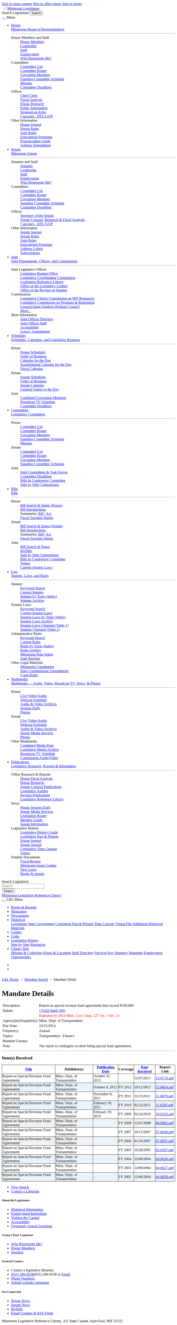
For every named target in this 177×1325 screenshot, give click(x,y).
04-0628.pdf (165, 1177)
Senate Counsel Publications (41, 787)
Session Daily (30, 708)
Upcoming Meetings (35, 75)
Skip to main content (17, 4)
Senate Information (34, 824)
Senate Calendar (32, 385)
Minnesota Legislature (23, 8)
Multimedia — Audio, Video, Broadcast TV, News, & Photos (55, 683)
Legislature (19, 924)
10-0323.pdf (165, 1114)
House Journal (30, 124)
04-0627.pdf (165, 1168)
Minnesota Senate (24, 153)
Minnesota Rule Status (36, 654)
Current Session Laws (36, 567)
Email (66, 1274)
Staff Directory (83, 953)
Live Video (28, 696)
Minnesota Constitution (37, 667)
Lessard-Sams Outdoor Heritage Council (50, 307)
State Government (41, 924)
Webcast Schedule (33, 700)
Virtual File (123, 924)
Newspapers (20, 916)
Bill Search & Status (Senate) (41, 526)
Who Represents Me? (36, 58)
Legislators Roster (33, 816)
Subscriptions (30, 253)
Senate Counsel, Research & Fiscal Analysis (52, 220)
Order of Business (33, 356)
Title (28, 1069)
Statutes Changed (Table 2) (40, 629)
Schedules (18, 336)
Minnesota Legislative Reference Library (31, 895)
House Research (32, 104)
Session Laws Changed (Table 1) (44, 625)
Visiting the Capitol (25, 1218)
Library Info (20, 949)
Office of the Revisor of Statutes (43, 290)
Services (100, 953)
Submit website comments (30, 1283)
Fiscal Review (30, 861)
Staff (23, 50)
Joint (14, 257)
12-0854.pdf (165, 1087)
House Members (32, 42)
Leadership (28, 46)
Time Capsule (104, 924)
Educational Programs (36, 137)
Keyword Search (32, 588)
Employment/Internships (29, 1214)
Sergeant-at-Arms (33, 112)
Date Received (145, 1069)
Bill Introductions (33, 509)
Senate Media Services (36, 733)
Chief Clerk (28, 96)
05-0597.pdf (165, 1150)
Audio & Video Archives (38, 704)
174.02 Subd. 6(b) (52, 1010)
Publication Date (106, 1069)
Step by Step (20, 944)
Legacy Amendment (35, 331)
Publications (20, 762)
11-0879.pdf (164, 1096)
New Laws (28, 870)
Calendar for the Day (35, 360)
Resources (37, 944)
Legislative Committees (28, 414)
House (16, 25)
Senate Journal (30, 232)
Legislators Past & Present (39, 836)
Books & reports (32, 874)
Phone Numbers (23, 1278)
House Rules (29, 129)
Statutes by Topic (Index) (38, 596)
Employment (29, 54)
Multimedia (19, 679)
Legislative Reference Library (42, 282)
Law (14, 572)
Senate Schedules (33, 377)
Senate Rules (29, 236)
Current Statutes (32, 592)
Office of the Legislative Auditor (44, 286)
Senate (16, 149)
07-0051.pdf (165, 1141)
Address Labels (31, 249)
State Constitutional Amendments (44, 671)
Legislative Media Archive (39, 749)
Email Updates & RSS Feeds (32, 1313)
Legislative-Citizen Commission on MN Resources (57, 298)
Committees (19, 410)
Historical (18, 920)
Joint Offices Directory (36, 319)
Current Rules (30, 642)
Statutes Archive (32, 600)
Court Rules (29, 675)
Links (15, 936)
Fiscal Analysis (31, 100)
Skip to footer (72, 4)
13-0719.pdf (165, 1078)
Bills (14, 489)
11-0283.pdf (164, 1105)
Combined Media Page (37, 745)
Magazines (19, 911)
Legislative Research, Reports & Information (43, 766)
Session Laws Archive (36, 621)
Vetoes (25, 563)
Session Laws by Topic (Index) (43, 617)
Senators (26, 166)
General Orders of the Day (39, 389)
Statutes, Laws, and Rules (30, 576)
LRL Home (10, 979)
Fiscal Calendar (31, 369)
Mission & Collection (26, 953)
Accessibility (29, 327)
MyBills (26, 551)
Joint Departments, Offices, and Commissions (44, 261)
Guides (16, 932)
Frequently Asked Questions (31, 1226)
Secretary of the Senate (37, 216)
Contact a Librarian (25, 1191)
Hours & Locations (57, 953)
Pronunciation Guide (35, 141)
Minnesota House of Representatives (37, 29)
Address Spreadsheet (35, 145)
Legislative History (25, 940)
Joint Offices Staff (33, 323)
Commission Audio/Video (39, 758)
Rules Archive (30, 650)
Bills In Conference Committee (42, 480)
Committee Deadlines (36, 87)
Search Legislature (15, 13)
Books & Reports (23, 907)
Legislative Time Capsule (38, 849)
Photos (25, 712)
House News (20, 1301)
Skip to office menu (47, 4)
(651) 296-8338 (22, 1274)
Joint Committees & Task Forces (44, 472)
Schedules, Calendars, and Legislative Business (45, 340)
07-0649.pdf (165, 1132)
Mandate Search (36, 979)
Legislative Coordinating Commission (47, 278)
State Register (30, 658)
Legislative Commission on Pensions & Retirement (57, 302)
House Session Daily (35, 807)
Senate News (20, 1305)
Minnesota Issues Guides (38, 865)
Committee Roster (33, 71)
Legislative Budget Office (39, 273)
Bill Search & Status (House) (41, 505)
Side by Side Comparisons (39, 485)
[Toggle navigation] (4, 18)
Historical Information (27, 1209)
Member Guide (31, 820)
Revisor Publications (35, 795)
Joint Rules (28, 133)
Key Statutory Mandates (125, 953)
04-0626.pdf (165, 1159)
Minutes (26, 83)
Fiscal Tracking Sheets (36, 518)
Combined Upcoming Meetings (43, 398)
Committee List (31, 67)
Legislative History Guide (39, 832)
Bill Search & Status (35, 547)
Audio (42, 696)
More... (25, 311)
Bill (41, 514)
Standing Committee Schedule (42, 79)
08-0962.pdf (165, 1123)
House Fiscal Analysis (36, 778)
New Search (20, 1187)
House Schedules (32, 352)
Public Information (33, 108)
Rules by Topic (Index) (37, 646)
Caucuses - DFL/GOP (36, 116)
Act (48, 514)
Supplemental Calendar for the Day (46, 365)
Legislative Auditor (34, 791)
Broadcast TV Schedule (37, 402)
